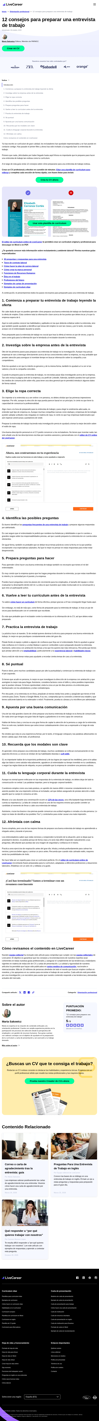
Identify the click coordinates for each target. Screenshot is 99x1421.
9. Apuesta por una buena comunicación (19, 122)
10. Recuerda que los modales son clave (19, 126)
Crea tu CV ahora (49, 180)
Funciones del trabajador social (12, 1371)
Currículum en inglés (9, 1319)
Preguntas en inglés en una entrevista (14, 1375)
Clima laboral (6, 1383)
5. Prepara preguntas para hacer (16, 105)
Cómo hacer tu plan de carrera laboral (21, 266)
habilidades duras (82, 651)
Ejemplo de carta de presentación (62, 1300)
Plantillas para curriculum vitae (12, 1296)
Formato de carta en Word (59, 1327)
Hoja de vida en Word (9, 1356)
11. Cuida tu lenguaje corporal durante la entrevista (23, 130)
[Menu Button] (94, 4)
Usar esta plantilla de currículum (49, 223)
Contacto (54, 1371)
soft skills (65, 754)
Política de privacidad (58, 1360)
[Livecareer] (12, 1277)
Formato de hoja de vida (10, 1348)
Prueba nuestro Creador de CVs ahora (49, 1081)
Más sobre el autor (9, 1045)
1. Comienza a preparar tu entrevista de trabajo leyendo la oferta (28, 89)
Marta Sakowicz (8, 41)
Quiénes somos (56, 1348)
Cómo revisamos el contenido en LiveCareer (21, 138)
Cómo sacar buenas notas (10, 1379)
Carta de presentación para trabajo (62, 1304)
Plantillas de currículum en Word (12, 1315)
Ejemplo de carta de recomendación (63, 1331)
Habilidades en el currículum (11, 1308)
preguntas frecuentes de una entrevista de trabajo (45, 525)
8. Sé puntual (9, 117)
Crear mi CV (13, 48)
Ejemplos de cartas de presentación (20, 284)
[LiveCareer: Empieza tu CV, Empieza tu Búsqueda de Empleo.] (13, 4)
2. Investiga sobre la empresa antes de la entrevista (23, 93)
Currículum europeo (8, 1312)
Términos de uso (56, 1364)
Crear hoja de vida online (10, 1364)
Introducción (8, 85)
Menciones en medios (58, 1356)
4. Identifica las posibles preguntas (17, 101)
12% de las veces (56, 800)
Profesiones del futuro (14, 280)
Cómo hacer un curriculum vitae (12, 1304)
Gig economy (6, 1367)
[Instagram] (96, 1277)
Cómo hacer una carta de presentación (64, 1308)
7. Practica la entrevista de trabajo (17, 113)
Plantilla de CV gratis (9, 1323)
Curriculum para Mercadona (11, 1327)
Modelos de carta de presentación (62, 1296)
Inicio (4, 11)
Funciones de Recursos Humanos (19, 273)
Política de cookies (57, 1367)
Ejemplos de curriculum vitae (17, 287)
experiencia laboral (63, 651)
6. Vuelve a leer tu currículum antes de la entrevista (23, 109)
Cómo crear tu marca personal (18, 270)
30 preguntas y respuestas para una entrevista (25, 259)
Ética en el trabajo (12, 277)
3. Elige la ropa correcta (13, 97)
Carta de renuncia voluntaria (60, 1315)
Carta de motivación (57, 1312)
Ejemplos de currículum (9, 1300)
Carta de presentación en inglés (61, 1319)
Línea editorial (55, 1352)
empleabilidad (30, 651)
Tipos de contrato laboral (15, 263)
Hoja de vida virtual (8, 1360)
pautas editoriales (84, 955)
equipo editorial (16, 955)
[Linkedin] (83, 1277)
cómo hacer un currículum (22, 602)
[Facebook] (77, 1278)
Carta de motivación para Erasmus (62, 1323)
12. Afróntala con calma (12, 134)
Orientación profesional (87, 992)
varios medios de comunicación (61, 967)
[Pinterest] (89, 1277)
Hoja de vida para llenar (10, 1352)
